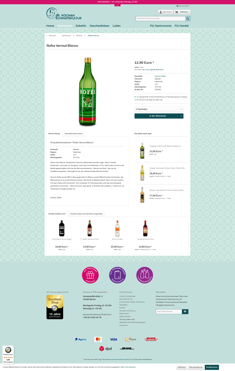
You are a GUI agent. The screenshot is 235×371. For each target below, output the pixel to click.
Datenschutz (124, 314)
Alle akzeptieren (195, 367)
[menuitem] (163, 18)
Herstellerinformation (73, 134)
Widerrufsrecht (125, 317)
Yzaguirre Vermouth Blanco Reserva (165, 146)
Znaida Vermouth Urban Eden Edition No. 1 (167, 169)
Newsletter (123, 305)
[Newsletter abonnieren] (185, 311)
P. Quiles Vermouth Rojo (90, 239)
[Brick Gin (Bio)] (117, 228)
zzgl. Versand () (152, 69)
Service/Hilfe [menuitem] (183, 6)
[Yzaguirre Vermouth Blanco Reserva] (144, 150)
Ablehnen (182, 367)
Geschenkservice (125, 299)
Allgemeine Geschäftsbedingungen (132, 322)
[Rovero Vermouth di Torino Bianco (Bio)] (144, 194)
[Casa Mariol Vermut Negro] (62, 228)
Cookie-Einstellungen (127, 296)
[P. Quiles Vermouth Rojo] (90, 228)
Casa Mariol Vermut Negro (62, 239)
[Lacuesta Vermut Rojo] (145, 228)
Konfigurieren (211, 367)
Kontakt (122, 308)
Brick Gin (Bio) (117, 239)
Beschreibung (54, 134)
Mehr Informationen (128, 367)
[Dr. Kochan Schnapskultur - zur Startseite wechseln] (63, 13)
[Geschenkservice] (90, 275)
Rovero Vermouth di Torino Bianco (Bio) (167, 190)
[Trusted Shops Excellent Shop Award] (63, 307)
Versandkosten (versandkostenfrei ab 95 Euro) (117, 359)
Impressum (123, 325)
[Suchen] (187, 18)
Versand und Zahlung (127, 311)
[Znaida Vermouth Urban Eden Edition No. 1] (144, 172)
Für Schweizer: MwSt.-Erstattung (132, 302)
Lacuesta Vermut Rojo (145, 239)
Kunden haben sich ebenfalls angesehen (86, 214)
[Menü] (12, 346)
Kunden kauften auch (56, 214)
